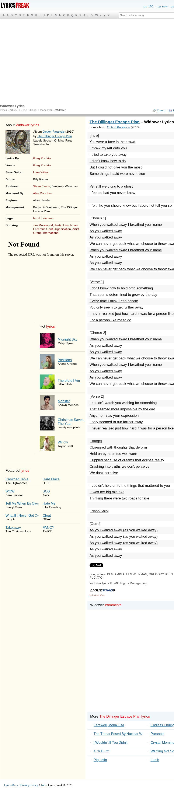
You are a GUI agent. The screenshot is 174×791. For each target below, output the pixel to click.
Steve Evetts (41, 186)
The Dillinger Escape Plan (54, 136)
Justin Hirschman (66, 225)
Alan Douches (42, 193)
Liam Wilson (41, 172)
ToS (43, 785)
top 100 (148, 6)
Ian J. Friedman (43, 218)
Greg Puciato (42, 158)
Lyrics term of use (97, 595)
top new (162, 6)
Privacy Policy (29, 785)
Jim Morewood (43, 225)
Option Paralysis (54, 131)
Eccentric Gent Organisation (52, 229)
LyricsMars (11, 785)
